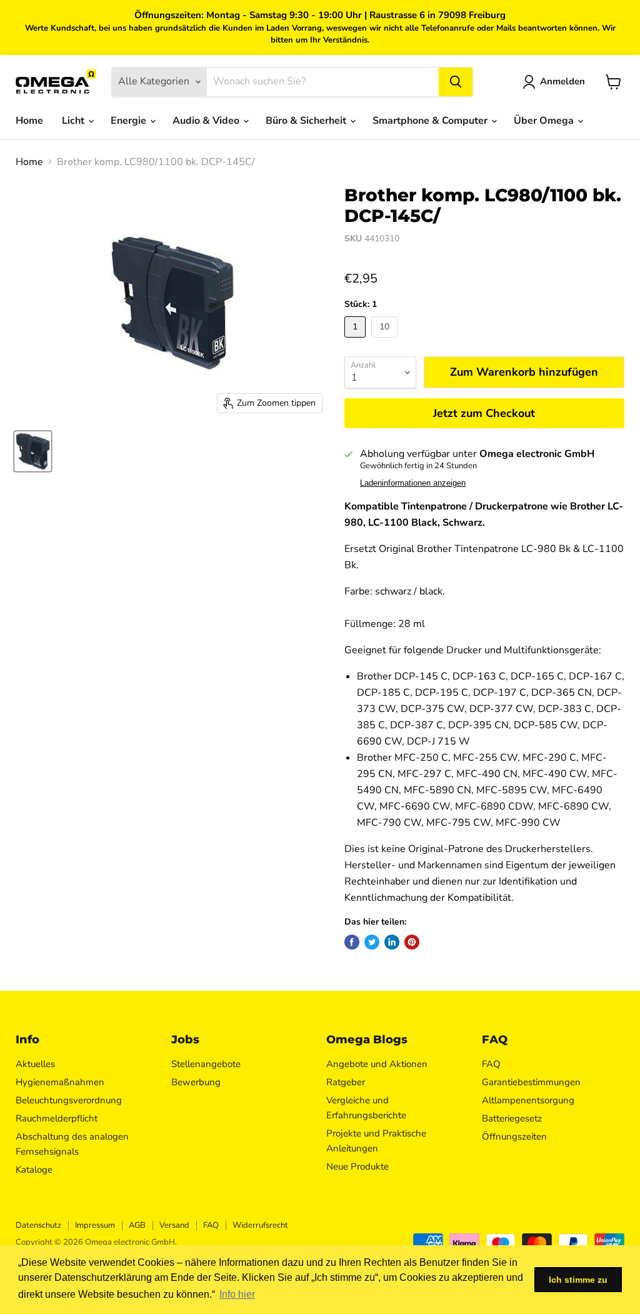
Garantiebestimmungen (531, 1082)
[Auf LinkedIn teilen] (391, 942)
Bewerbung (196, 1082)
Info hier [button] (237, 1294)
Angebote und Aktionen (377, 1064)
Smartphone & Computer (431, 121)
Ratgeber (345, 1082)
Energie (130, 121)
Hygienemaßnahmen (60, 1082)
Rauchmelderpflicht (57, 1118)
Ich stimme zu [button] (578, 1280)
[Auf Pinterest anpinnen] (411, 942)
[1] (356, 341)
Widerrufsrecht (260, 1225)
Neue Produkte (357, 1166)
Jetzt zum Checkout (484, 413)
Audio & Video (207, 121)
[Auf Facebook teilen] (351, 942)
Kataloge (34, 1169)
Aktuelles (35, 1064)
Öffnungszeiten (514, 1136)
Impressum (95, 1225)
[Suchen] (455, 82)
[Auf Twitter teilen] (371, 942)
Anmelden (562, 81)
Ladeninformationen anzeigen (413, 483)
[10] (386, 341)
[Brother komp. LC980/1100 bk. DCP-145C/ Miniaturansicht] (32, 451)
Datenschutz (38, 1225)
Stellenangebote (206, 1064)
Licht (74, 121)
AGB (137, 1225)
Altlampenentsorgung (528, 1100)
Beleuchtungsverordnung (69, 1100)
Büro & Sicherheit (307, 121)
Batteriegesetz (512, 1118)
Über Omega (545, 121)
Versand (174, 1225)
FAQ (491, 1064)
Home (29, 121)
